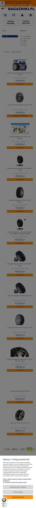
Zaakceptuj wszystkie (18, 497)
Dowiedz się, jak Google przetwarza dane (16, 482)
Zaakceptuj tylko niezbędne (18, 487)
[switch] (4, 505)
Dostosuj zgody (18, 492)
